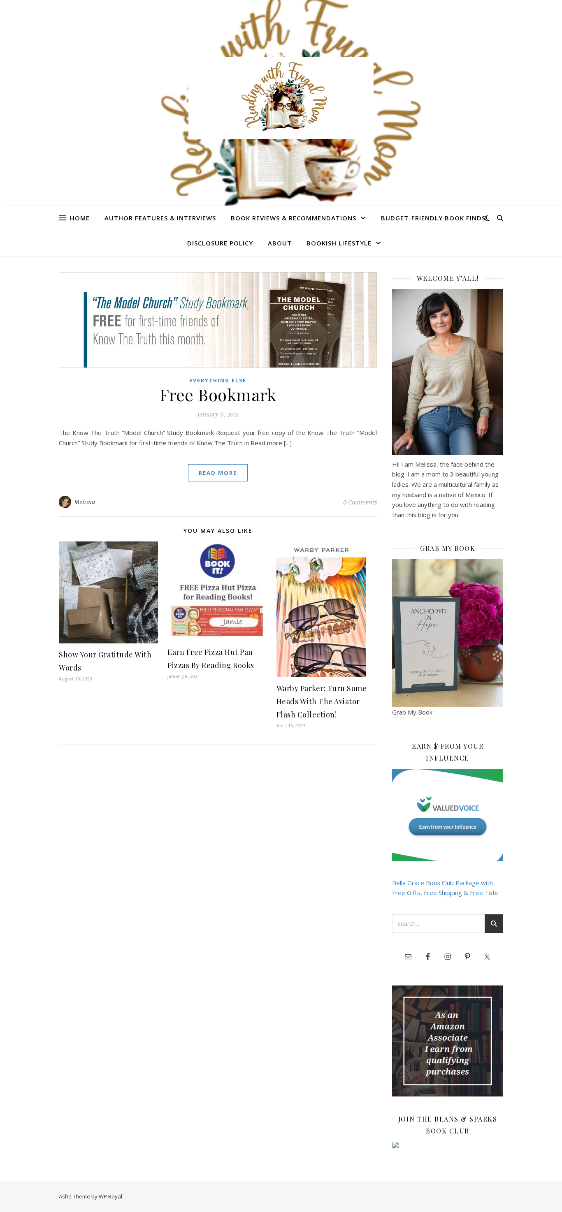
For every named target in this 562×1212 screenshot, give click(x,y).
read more (218, 472)
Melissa (84, 502)
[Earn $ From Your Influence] (447, 815)
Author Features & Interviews (160, 218)
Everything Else (217, 380)
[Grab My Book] (447, 633)
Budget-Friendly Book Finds (433, 218)
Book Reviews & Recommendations (293, 218)
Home (80, 218)
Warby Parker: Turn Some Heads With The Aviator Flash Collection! (321, 701)
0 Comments (360, 502)
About (280, 243)
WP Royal (110, 1196)
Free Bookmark (218, 394)
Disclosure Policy (220, 243)
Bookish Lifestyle (339, 243)
